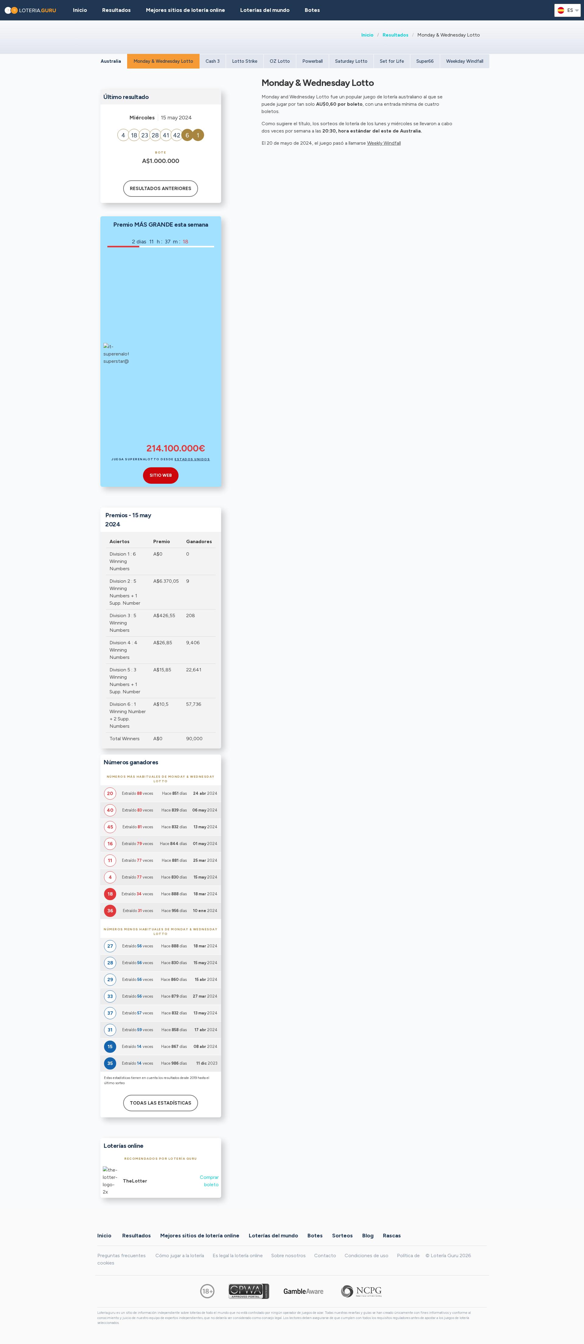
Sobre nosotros (288, 1255)
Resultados (395, 35)
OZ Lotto (280, 61)
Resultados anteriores (160, 188)
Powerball (312, 61)
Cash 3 (213, 61)
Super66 (425, 61)
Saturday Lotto (351, 61)
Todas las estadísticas (160, 1103)
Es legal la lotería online (238, 1255)
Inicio (367, 35)
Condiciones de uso (366, 1255)
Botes (312, 10)
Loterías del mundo (265, 10)
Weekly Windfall (384, 143)
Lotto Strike (244, 61)
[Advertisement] (175, 349)
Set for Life (392, 61)
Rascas (392, 1235)
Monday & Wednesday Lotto (163, 61)
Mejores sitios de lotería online (185, 10)
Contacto (325, 1255)
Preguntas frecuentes (121, 1255)
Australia (111, 61)
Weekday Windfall (464, 61)
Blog (368, 1235)
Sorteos (342, 1235)
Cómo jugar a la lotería (179, 1255)
